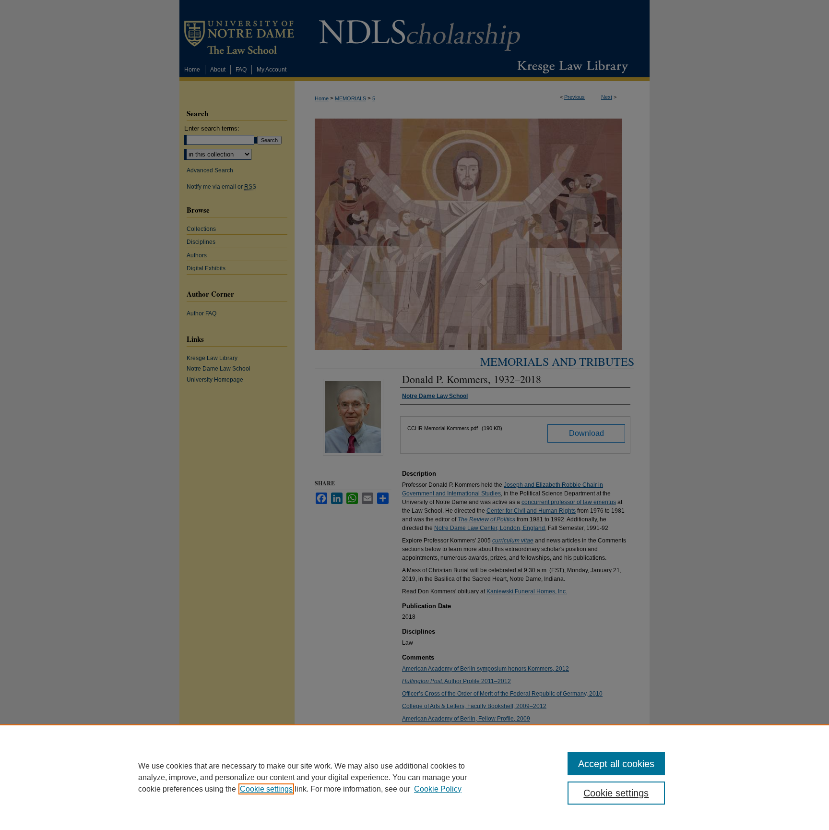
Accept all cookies (616, 763)
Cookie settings (266, 789)
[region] (414, 777)
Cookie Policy (438, 789)
